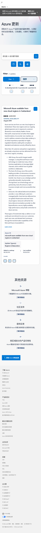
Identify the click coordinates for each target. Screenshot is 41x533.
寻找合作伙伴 (5, 451)
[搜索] (36, 56)
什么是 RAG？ (5, 508)
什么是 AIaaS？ (6, 499)
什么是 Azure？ (6, 373)
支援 (3, 433)
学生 (3, 469)
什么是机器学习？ (6, 493)
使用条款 (17, 524)
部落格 (3, 463)
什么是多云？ (5, 490)
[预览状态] (23, 91)
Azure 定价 (5, 403)
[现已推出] (32, 91)
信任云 (3, 385)
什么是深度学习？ (6, 496)
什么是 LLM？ (5, 502)
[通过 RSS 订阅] (20, 64)
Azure (4, 7)
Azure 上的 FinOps (6, 412)
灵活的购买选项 (6, 409)
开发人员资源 (5, 466)
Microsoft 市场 (5, 448)
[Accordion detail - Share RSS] (9, 260)
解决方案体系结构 (6, 430)
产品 (3, 400)
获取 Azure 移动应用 (12, 358)
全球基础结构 (5, 379)
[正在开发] (11, 91)
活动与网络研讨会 (6, 472)
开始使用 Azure (6, 376)
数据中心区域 (5, 382)
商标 (22, 524)
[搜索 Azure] (2, 2)
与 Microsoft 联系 (6, 524)
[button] (13, 64)
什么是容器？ (5, 505)
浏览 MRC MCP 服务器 (32, 12)
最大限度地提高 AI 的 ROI (8, 415)
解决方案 (4, 424)
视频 (3, 478)
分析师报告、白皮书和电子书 (9, 475)
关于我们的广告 (27, 524)
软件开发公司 (5, 445)
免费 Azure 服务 (6, 406)
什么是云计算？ (6, 487)
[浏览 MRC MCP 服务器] (27, 64)
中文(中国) (7, 513)
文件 (3, 459)
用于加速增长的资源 (7, 427)
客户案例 (4, 391)
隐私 (13, 524)
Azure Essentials (6, 388)
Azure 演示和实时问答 (7, 436)
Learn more (8, 227)
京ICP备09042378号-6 (7, 527)
